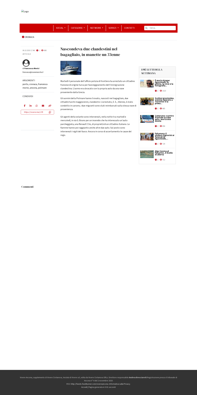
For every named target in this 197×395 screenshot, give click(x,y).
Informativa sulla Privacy (119, 384)
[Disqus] (98, 226)
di (30, 68)
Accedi (84, 387)
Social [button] (60, 28)
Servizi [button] (113, 28)
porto (25, 84)
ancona (33, 87)
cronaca (33, 84)
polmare (42, 87)
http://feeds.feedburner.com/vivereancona (89, 384)
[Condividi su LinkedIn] (30, 106)
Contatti (129, 28)
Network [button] (95, 28)
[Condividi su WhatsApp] (36, 106)
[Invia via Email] (42, 106)
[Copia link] (49, 106)
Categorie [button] (77, 28)
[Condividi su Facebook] (24, 106)
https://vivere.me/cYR (33, 112)
